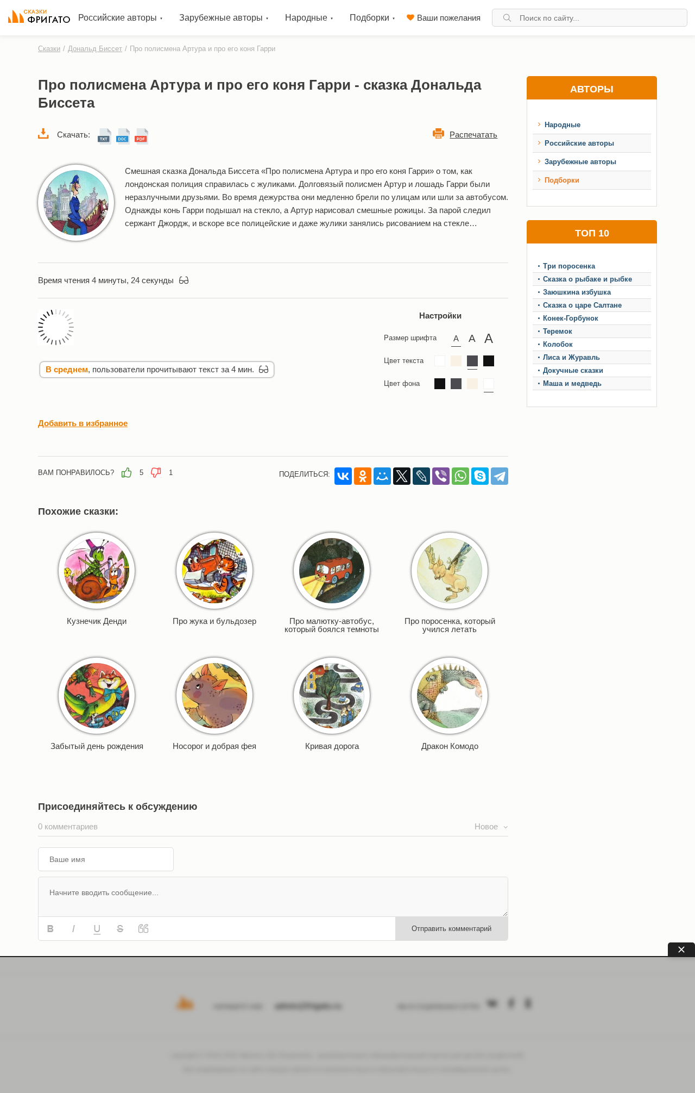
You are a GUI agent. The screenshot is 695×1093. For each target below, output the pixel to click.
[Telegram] (499, 476)
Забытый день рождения (96, 746)
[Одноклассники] (362, 476)
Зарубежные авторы (580, 162)
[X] (401, 476)
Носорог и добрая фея (214, 746)
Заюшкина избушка (577, 292)
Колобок (558, 344)
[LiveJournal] (421, 476)
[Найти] (507, 18)
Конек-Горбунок (570, 318)
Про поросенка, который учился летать (450, 625)
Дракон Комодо (449, 746)
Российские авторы (579, 143)
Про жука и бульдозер (214, 621)
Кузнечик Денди (97, 621)
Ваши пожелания (449, 17)
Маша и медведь (572, 383)
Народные (562, 125)
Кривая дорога (332, 746)
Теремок (557, 331)
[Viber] (441, 476)
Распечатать (473, 134)
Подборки (562, 180)
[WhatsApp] (460, 476)
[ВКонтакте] (343, 476)
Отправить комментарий (451, 929)
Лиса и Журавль (571, 357)
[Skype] (480, 476)
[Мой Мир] (382, 476)
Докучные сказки (573, 370)
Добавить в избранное (83, 423)
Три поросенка (569, 266)
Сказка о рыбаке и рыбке (587, 279)
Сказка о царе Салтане (582, 305)
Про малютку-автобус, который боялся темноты (332, 625)
